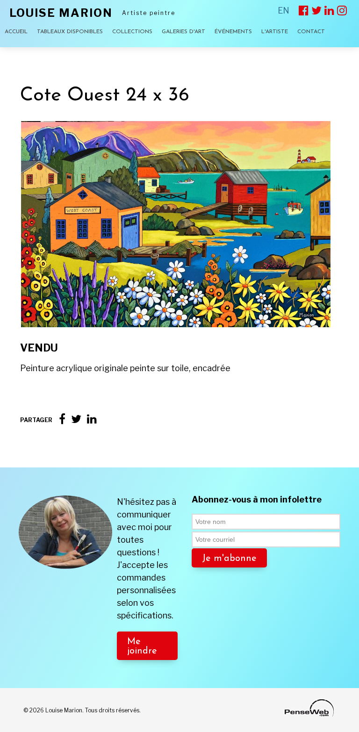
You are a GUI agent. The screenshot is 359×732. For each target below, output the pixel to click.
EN (283, 10)
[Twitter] (76, 419)
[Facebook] (62, 419)
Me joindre (142, 646)
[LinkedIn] (92, 419)
